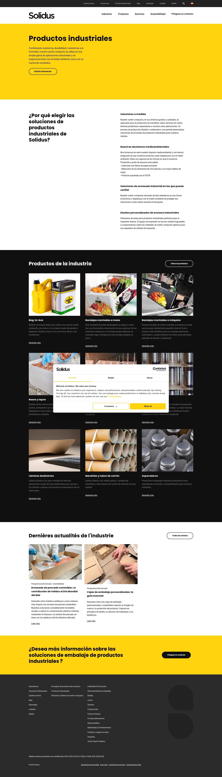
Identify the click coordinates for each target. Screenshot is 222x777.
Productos (123, 14)
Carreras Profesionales (38, 691)
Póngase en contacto (182, 14)
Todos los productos (179, 264)
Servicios (139, 14)
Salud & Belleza (93, 723)
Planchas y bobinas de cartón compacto (67, 696)
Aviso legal (104, 765)
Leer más (36, 623)
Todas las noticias (180, 536)
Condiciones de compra (117, 765)
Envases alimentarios (95, 718)
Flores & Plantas (93, 714)
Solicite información (43, 71)
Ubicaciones (104, 3)
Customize (109, 406)
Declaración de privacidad (90, 765)
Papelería (91, 737)
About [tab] (149, 378)
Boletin (174, 3)
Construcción (92, 709)
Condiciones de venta (133, 765)
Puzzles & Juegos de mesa (98, 732)
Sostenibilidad (157, 14)
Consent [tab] (72, 378)
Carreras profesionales (123, 3)
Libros (89, 700)
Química (90, 705)
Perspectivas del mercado (41, 584)
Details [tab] (111, 378)
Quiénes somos (89, 3)
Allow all (148, 406)
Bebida (90, 696)
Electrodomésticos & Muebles (99, 691)
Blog (138, 3)
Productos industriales (60, 691)
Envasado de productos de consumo (65, 686)
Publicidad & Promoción (97, 686)
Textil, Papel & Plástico (96, 741)
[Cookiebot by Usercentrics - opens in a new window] (155, 369)
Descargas (150, 3)
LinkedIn (162, 3)
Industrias (107, 14)
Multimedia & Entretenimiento (99, 728)
